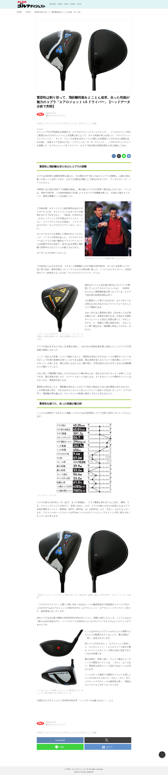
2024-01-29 (50, 113)
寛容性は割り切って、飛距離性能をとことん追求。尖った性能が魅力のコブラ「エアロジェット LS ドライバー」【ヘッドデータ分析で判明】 (83, 102)
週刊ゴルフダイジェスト (56, 115)
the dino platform (87, 772)
